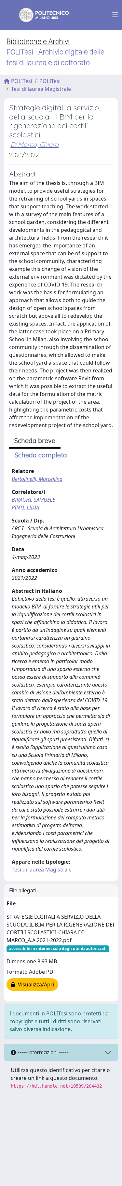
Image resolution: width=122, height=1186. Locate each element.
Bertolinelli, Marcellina (37, 478)
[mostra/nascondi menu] (115, 15)
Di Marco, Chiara (34, 144)
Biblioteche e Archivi (38, 41)
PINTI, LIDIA (25, 507)
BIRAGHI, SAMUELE (33, 499)
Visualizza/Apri (34, 984)
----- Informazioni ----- (42, 1052)
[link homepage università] (39, 15)
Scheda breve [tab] (34, 441)
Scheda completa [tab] (41, 455)
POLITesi (21, 81)
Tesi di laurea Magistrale (41, 88)
